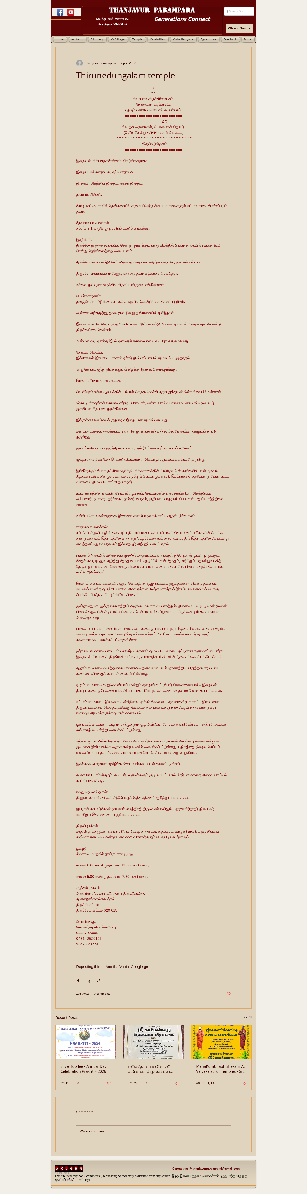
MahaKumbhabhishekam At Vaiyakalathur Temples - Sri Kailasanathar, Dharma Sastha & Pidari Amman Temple (220, 1069)
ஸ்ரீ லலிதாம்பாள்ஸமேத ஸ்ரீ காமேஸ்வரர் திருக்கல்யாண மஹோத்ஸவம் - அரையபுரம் (149, 1069)
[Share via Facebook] (78, 981)
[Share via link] (99, 981)
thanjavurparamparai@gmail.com (216, 1168)
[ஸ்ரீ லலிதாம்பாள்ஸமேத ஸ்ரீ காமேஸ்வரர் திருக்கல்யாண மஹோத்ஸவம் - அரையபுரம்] (153, 1042)
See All (247, 1017)
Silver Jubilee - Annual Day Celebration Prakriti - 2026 (84, 1069)
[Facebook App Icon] (60, 12)
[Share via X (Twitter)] (88, 981)
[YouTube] (70, 12)
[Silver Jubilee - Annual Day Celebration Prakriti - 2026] (86, 1042)
